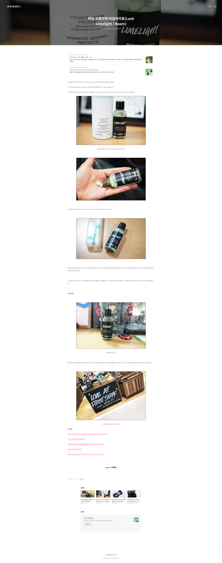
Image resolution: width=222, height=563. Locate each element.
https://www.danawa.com (76, 67)
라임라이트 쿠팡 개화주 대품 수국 (80, 57)
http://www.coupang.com (76, 54)
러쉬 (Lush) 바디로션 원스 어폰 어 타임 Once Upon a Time (85, 454)
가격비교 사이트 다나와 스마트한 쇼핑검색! (83, 70)
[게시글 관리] (76, 479)
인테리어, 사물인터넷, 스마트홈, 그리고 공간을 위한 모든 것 (98, 520)
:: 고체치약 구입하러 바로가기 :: (111, 424)
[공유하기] (73, 479)
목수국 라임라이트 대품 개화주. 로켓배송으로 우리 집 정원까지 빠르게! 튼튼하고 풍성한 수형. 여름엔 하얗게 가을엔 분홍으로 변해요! (105, 60)
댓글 (82, 512)
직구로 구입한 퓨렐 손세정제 (76, 439)
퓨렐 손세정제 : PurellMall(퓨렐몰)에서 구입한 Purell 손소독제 (86, 444)
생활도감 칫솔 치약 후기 (75, 449)
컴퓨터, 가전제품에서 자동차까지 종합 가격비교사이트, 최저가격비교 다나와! (91, 72)
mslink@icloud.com (111, 555)
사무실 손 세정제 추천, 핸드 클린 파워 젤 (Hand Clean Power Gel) (87, 434)
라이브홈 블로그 (14, 6)
